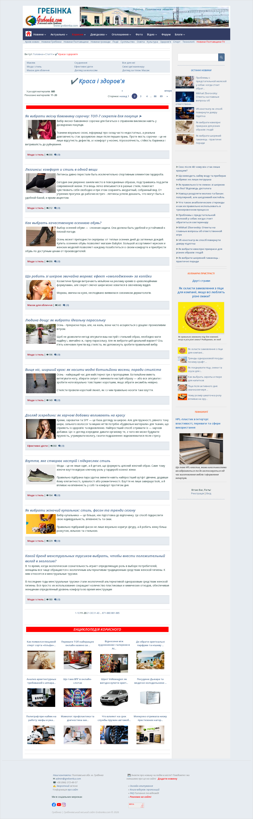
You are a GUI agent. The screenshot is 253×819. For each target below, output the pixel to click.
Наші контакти (62, 775)
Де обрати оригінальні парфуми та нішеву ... (150, 643)
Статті (49, 54)
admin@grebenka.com (68, 778)
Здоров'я (165, 41)
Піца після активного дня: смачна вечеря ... (203, 387)
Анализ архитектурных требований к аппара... (41, 680)
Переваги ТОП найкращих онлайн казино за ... (77, 643)
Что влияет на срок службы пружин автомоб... (114, 718)
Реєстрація (197, 493)
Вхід (208, 493)
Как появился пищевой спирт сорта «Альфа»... (41, 643)
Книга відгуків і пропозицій (144, 789)
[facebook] (54, 806)
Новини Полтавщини (76, 41)
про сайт (73, 789)
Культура (152, 41)
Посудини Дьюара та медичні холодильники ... (150, 680)
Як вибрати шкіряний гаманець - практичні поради (208, 139)
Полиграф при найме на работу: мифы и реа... (41, 718)
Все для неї (128, 62)
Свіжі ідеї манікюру (133, 66)
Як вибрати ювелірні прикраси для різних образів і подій (208, 126)
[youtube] (59, 806)
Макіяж (31, 62)
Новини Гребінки (51, 41)
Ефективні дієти (83, 66)
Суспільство (128, 41)
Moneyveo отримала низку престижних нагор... (150, 718)
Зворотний (62, 785)
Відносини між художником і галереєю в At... (114, 645)
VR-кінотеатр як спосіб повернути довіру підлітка (209, 112)
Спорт (176, 41)
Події (115, 41)
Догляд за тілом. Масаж (135, 70)
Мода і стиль (34, 66)
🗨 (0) (57, 154)
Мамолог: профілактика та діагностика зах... (77, 718)
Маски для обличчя (38, 70)
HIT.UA (131, 804)
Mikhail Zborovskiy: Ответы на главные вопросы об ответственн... (197, 99)
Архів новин (32, 41)
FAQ (132, 793)
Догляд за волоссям (85, 70)
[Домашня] (27, 34)
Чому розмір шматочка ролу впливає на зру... (205, 397)
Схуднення (80, 62)
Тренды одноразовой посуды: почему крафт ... (206, 360)
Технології (188, 41)
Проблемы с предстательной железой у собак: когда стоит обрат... (211, 83)
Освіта (141, 41)
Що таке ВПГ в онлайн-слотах (77, 680)
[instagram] (64, 806)
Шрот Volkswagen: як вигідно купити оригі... (114, 680)
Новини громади (100, 41)
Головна (38, 54)
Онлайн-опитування (141, 785)
